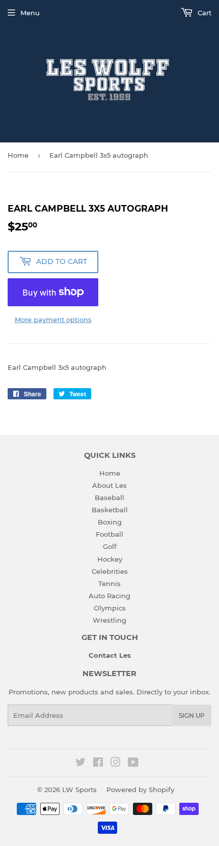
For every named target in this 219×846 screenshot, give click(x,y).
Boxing (110, 522)
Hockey (109, 559)
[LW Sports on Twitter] (80, 764)
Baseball (109, 497)
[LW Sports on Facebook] (98, 764)
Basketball (110, 510)
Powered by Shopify (140, 789)
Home (18, 155)
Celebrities (110, 571)
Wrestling (109, 620)
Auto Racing (109, 596)
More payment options (53, 319)
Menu (30, 13)
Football (109, 534)
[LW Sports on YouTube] (133, 764)
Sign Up (192, 715)
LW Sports (79, 789)
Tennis (109, 583)
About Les (109, 485)
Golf (110, 546)
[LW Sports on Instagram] (116, 764)
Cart (203, 13)
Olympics (110, 608)
